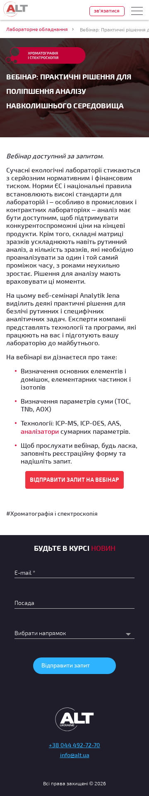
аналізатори (40, 431)
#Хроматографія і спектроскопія (52, 513)
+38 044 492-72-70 (74, 744)
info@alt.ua (74, 754)
